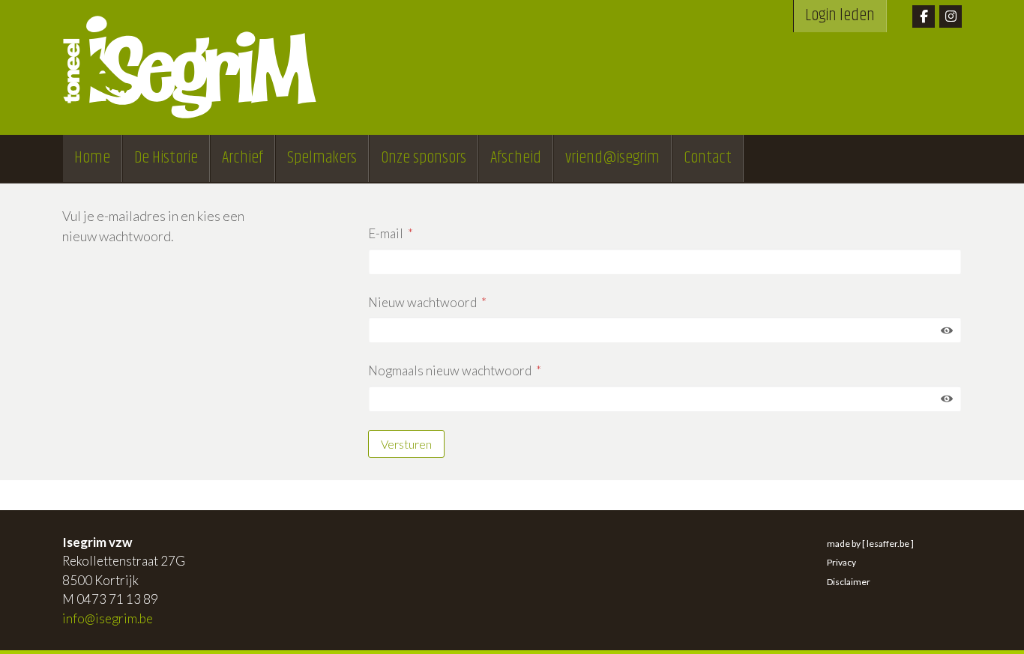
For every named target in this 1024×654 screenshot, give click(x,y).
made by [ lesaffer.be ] (870, 543)
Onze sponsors (423, 158)
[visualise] (947, 329)
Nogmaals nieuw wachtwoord (449, 370)
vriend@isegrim (612, 158)
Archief (242, 158)
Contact (708, 158)
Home (92, 158)
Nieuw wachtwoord (422, 302)
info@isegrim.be (107, 618)
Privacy (841, 562)
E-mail (385, 233)
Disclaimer (848, 581)
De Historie (166, 158)
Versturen (406, 444)
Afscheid (515, 158)
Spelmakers (322, 158)
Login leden (840, 15)
